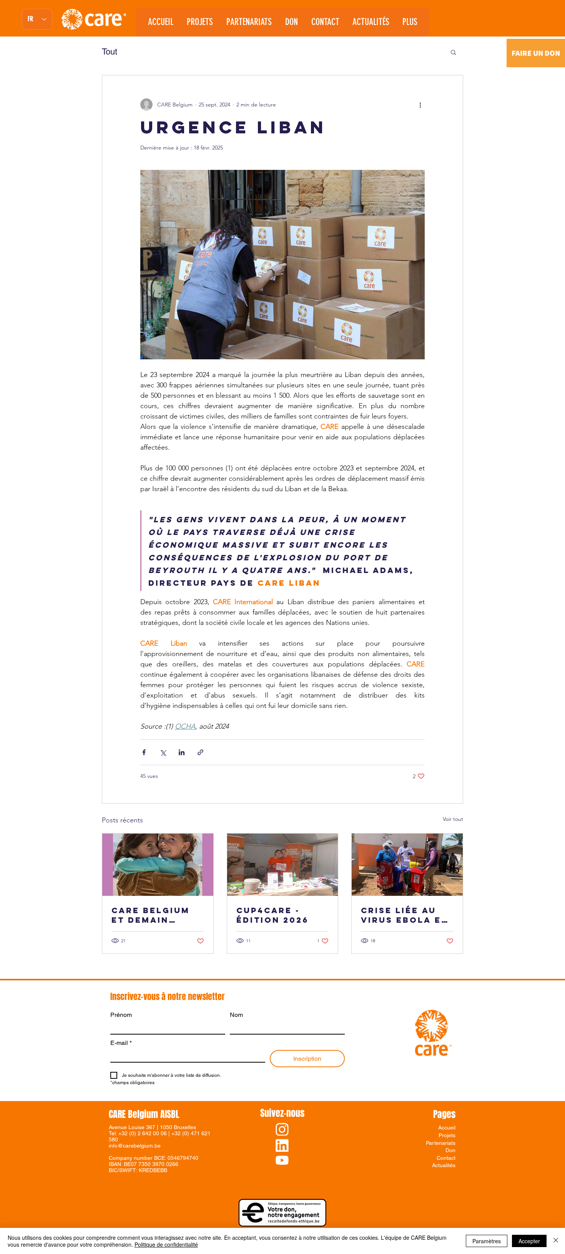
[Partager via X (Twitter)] (162, 752)
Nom (236, 1014)
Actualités (443, 1165)
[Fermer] (555, 1241)
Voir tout (453, 819)
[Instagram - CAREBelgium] (282, 1129)
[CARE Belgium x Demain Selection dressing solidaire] (157, 865)
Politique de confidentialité (166, 1244)
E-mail (121, 1042)
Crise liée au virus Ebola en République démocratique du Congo (405, 915)
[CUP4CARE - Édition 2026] (282, 865)
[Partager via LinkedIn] (181, 752)
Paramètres (486, 1241)
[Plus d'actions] (420, 104)
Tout (109, 51)
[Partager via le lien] (200, 752)
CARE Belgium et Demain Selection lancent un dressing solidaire (150, 915)
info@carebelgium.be (135, 1146)
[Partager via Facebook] (144, 752)
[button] (248, 22)
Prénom (121, 1014)
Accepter (529, 1241)
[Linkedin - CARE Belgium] (282, 1145)
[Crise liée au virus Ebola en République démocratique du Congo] (407, 865)
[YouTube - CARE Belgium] (282, 1160)
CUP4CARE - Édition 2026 (272, 915)
